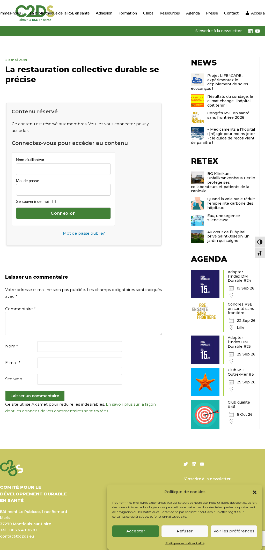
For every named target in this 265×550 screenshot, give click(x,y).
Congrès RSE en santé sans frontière (241, 308)
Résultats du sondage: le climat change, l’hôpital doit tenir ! (230, 101)
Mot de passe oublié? (84, 233)
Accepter (135, 531)
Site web (13, 378)
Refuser (185, 531)
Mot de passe (27, 181)
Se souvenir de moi (32, 201)
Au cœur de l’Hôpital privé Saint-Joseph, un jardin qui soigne (228, 236)
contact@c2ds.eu (17, 536)
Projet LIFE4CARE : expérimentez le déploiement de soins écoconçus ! (219, 82)
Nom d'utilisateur (30, 160)
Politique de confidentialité (184, 543)
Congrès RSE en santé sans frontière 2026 (228, 115)
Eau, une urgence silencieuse (223, 217)
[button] (254, 491)
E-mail (12, 362)
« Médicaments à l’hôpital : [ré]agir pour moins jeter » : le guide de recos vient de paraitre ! (223, 136)
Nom (11, 346)
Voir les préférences (234, 531)
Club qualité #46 (239, 404)
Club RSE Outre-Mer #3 (241, 372)
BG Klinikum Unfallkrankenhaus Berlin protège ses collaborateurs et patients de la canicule (223, 182)
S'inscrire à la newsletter (218, 30)
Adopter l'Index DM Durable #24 (239, 276)
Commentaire (20, 308)
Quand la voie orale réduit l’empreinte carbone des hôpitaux (231, 203)
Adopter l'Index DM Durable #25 (239, 342)
